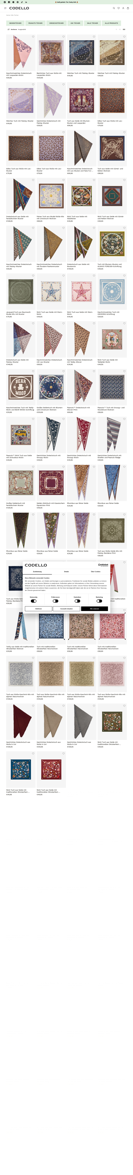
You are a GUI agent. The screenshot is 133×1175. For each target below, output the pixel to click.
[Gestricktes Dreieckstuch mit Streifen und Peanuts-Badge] (112, 435)
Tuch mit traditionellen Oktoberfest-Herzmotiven (47, 648)
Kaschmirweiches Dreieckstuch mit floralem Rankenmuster (49, 265)
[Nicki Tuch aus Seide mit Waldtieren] (81, 196)
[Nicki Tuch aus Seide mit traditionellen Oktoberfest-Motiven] (112, 722)
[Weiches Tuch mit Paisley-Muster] (81, 52)
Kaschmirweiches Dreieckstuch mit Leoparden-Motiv (19, 74)
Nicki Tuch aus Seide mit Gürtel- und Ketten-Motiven (111, 217)
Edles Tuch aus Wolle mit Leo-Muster (110, 122)
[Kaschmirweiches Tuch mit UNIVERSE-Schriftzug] (112, 291)
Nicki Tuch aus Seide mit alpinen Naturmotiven (80, 791)
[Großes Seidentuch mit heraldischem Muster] (21, 483)
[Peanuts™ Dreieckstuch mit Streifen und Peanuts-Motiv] (21, 865)
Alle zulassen (94, 609)
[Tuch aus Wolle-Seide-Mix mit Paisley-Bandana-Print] (112, 530)
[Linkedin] (26, 2)
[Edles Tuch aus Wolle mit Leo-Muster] (112, 100)
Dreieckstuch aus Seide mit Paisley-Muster (17, 361)
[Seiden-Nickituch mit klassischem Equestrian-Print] (51, 483)
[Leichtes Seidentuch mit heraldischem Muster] (21, 1009)
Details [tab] (66, 571)
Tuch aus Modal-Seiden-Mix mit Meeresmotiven (50, 1030)
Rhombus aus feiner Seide (77, 503)
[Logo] (19, 8)
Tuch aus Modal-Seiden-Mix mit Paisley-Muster (50, 982)
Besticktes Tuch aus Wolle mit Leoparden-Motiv (49, 74)
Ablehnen (38, 609)
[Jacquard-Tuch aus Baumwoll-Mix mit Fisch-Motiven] (112, 1057)
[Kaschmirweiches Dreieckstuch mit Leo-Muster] (51, 339)
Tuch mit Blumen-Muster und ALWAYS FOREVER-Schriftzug (110, 265)
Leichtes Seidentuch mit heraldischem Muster (16, 1030)
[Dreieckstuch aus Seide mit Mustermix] (81, 244)
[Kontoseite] (123, 8)
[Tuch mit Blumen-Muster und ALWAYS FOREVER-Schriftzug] (112, 244)
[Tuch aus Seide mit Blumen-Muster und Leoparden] (81, 100)
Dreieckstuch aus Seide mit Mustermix (78, 265)
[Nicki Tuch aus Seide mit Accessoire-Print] (81, 865)
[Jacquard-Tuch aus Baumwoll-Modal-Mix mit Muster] (21, 291)
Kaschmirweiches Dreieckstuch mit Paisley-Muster (19, 265)
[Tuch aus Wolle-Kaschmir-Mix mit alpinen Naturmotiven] (21, 674)
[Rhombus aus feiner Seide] (81, 483)
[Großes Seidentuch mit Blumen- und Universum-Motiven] (51, 387)
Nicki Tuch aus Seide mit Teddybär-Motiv (108, 361)
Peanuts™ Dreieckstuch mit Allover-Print (78, 409)
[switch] (55, 600)
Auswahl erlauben (66, 609)
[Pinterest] (17, 2)
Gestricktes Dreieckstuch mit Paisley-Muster (49, 122)
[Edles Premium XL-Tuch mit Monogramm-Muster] (112, 865)
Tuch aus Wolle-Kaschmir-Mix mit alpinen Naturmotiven (20, 695)
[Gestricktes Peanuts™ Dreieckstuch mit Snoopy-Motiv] (81, 817)
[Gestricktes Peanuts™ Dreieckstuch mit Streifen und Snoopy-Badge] (112, 817)
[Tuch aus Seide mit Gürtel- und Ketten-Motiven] (112, 148)
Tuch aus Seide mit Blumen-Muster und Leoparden (78, 122)
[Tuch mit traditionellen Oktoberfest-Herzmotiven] (51, 626)
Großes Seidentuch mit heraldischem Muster (15, 504)
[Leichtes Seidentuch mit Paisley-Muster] (112, 960)
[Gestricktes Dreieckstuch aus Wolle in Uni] (21, 722)
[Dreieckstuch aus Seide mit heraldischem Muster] (21, 196)
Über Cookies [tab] (95, 571)
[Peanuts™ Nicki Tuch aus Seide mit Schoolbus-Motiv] (21, 435)
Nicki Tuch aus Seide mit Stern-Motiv (50, 313)
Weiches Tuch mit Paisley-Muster (80, 73)
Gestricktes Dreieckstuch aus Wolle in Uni (18, 743)
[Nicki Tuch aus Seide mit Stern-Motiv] (51, 291)
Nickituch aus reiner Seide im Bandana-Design (79, 1030)
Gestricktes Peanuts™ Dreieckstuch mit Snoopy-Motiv (80, 839)
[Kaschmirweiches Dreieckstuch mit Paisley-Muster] (21, 244)
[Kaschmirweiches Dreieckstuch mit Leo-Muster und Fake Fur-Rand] (81, 148)
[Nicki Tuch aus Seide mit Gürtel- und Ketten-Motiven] (112, 196)
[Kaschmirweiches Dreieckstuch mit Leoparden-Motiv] (21, 52)
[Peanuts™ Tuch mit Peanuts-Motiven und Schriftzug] (51, 817)
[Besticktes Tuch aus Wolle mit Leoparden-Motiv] (51, 52)
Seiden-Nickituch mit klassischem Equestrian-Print (51, 504)
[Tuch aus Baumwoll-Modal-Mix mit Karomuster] (21, 1105)
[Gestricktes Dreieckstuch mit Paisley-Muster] (51, 100)
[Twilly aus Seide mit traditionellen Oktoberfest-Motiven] (112, 578)
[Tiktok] (22, 2)
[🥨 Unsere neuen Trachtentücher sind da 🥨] (66, 2)
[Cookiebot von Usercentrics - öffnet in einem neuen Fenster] (99, 565)
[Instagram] (5, 2)
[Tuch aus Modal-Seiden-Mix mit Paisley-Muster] (51, 960)
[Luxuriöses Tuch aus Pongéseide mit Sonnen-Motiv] (81, 1057)
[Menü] (5, 8)
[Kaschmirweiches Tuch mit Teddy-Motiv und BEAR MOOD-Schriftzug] (21, 387)
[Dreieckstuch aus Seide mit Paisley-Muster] (21, 339)
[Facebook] (9, 2)
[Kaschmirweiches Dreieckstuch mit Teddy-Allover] (81, 339)
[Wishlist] (118, 8)
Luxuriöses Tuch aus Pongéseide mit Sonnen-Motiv (80, 1078)
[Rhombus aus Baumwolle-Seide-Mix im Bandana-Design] (51, 1153)
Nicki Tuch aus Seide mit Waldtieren (77, 217)
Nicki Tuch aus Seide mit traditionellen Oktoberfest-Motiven (108, 743)
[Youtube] (13, 2)
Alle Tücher (15, 15)
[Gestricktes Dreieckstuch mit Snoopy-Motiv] (51, 435)
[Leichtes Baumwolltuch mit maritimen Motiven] (81, 960)
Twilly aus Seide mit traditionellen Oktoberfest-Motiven (111, 600)
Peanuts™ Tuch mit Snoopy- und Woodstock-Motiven (111, 409)
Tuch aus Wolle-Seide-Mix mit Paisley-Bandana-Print (110, 552)
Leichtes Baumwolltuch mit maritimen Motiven (78, 982)
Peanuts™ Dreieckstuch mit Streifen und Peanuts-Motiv (17, 887)
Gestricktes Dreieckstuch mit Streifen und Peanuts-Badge (109, 456)
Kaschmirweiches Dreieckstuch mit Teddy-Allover (79, 361)
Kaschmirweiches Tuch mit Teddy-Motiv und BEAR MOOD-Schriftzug (20, 409)
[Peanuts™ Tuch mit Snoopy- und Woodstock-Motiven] (112, 387)
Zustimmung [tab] (37, 571)
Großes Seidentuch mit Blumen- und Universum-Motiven (50, 409)
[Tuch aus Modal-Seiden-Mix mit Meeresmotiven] (51, 1009)
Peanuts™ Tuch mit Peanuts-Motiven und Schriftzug (49, 839)
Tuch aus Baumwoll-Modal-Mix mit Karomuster (18, 1127)
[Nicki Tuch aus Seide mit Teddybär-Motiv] (112, 339)
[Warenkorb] (128, 8)
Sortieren (18, 29)
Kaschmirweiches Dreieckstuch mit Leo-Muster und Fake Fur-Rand (79, 170)
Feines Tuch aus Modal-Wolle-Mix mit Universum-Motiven (50, 217)
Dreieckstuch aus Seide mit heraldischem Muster (17, 217)
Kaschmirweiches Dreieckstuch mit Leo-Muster (49, 361)
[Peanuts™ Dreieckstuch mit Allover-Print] (81, 387)
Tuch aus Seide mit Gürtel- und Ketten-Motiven (110, 170)
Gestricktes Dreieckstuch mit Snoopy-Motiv (49, 456)
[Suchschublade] (114, 8)
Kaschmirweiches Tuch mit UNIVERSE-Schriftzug (108, 313)
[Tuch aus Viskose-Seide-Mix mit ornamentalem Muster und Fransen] (81, 1105)
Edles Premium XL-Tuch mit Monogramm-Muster (109, 887)
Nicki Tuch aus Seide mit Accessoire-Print (77, 887)
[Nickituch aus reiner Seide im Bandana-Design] (81, 1009)
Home (8, 15)
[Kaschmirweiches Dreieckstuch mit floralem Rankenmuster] (51, 244)
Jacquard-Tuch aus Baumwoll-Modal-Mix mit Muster (18, 313)
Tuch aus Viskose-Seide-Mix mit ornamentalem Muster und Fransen (80, 1127)
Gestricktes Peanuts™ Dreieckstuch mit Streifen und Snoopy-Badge (110, 839)
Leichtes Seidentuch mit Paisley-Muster (111, 982)
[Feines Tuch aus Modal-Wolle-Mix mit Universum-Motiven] (51, 196)
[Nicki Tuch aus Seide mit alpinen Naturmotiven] (81, 769)
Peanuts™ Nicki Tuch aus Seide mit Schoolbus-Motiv (19, 456)
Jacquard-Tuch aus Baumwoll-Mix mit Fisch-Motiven (111, 1078)
